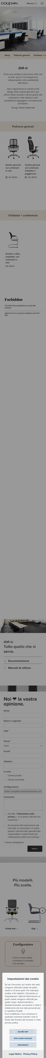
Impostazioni (23, 1045)
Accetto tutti (23, 1031)
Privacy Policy (30, 1054)
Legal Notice (15, 1054)
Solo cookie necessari (23, 1038)
